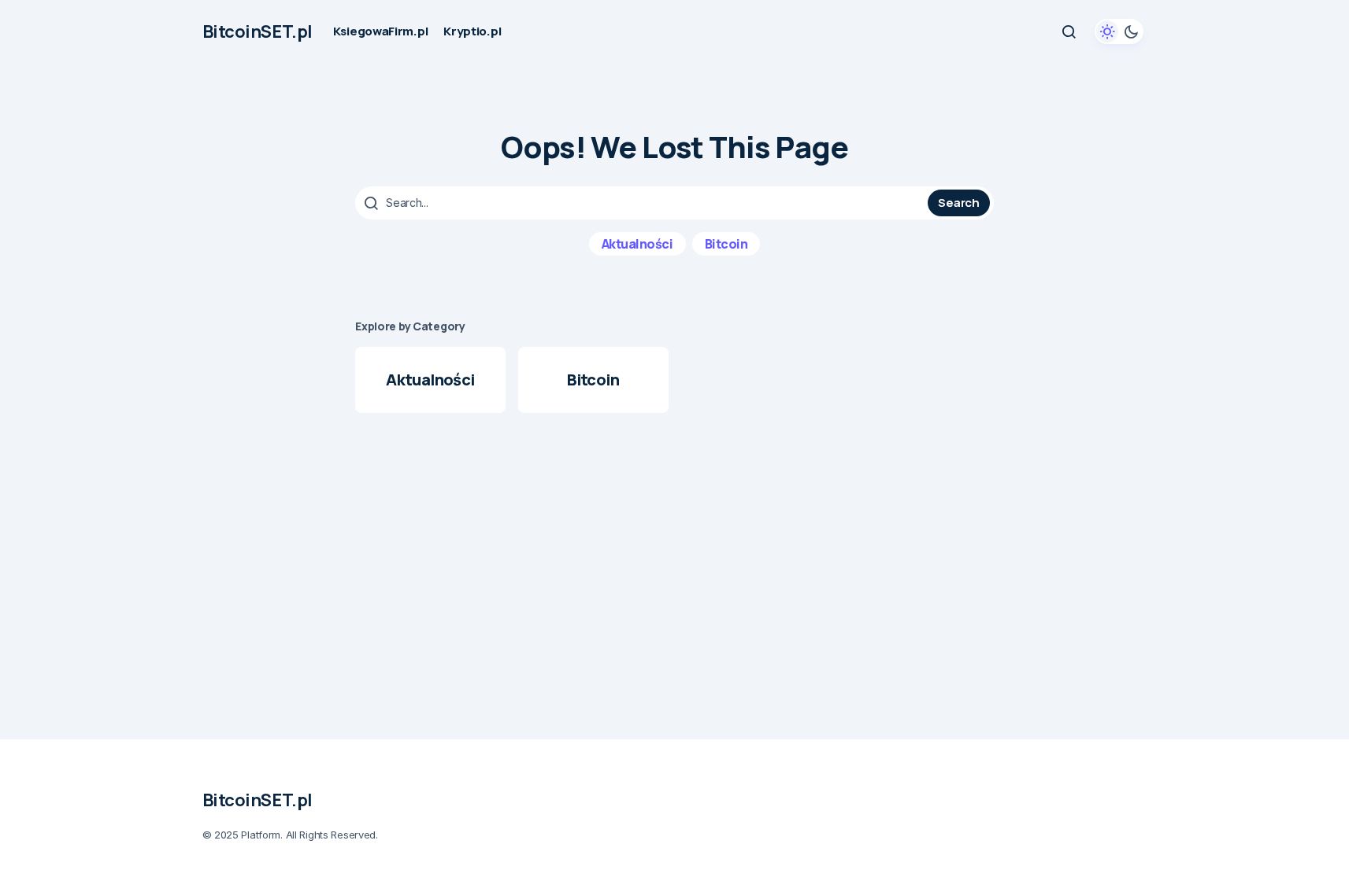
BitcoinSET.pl (257, 31)
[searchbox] (643, 203)
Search (958, 202)
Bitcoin (726, 243)
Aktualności (637, 243)
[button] (1069, 31)
